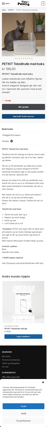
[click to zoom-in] (23, 34)
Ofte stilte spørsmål (11, 377)
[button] (43, 382)
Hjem (4, 10)
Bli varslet (23, 107)
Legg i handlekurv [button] (23, 336)
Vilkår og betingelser (11, 363)
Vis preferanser (23, 420)
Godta (23, 406)
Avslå (23, 413)
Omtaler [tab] (7, 141)
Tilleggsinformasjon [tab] (11, 135)
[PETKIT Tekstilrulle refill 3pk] (23, 302)
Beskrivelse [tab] (7, 129)
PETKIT (11, 10)
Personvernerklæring (11, 360)
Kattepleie (8, 326)
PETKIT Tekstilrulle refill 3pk (15, 329)
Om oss (5, 367)
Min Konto (6, 356)
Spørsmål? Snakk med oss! (23, 116)
